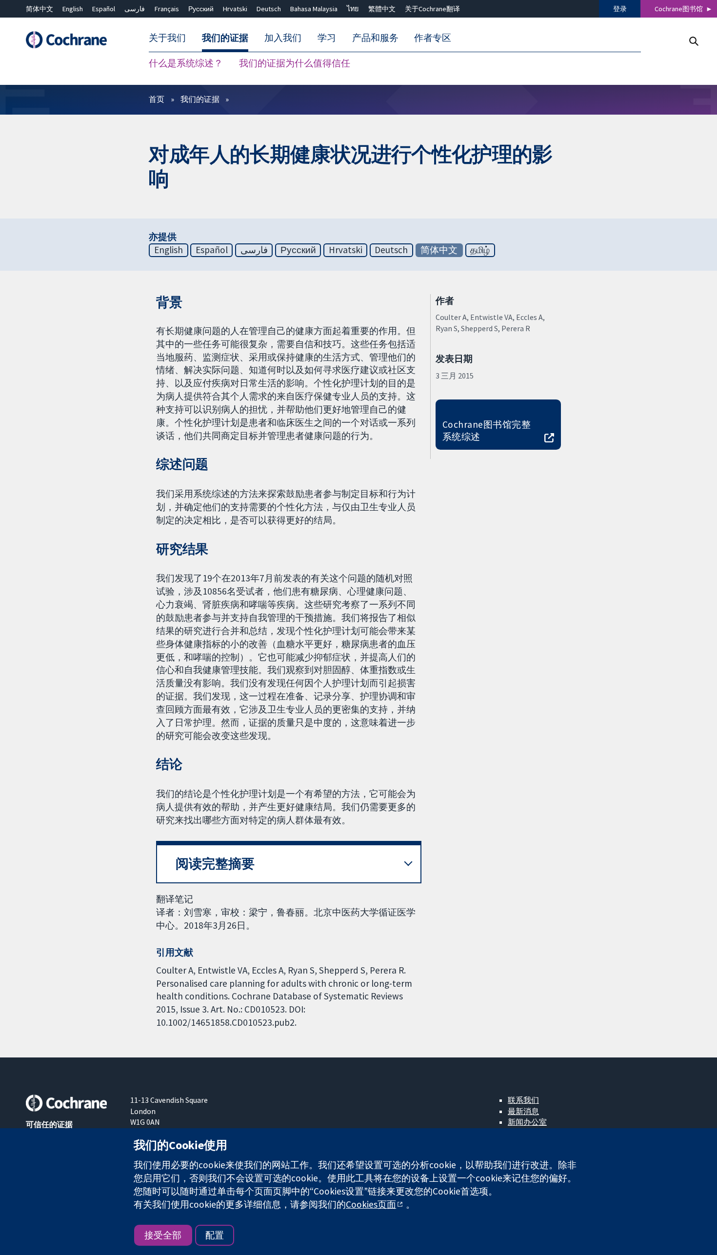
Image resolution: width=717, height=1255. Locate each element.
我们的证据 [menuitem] (225, 38)
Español (103, 8)
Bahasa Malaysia (314, 8)
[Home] (71, 40)
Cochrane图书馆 (679, 8)
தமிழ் (480, 250)
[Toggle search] (693, 41)
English (72, 8)
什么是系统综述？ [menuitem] (186, 63)
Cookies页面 (371, 1204)
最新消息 (523, 1111)
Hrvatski (235, 8)
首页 (156, 99)
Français (167, 8)
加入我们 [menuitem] (282, 38)
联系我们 (523, 1100)
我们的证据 (199, 99)
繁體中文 (382, 8)
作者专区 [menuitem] (432, 38)
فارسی (134, 8)
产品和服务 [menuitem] (375, 38)
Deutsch (269, 8)
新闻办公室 (527, 1122)
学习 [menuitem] (327, 38)
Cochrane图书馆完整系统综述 (486, 430)
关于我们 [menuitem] (167, 38)
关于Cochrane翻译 (432, 8)
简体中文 (39, 8)
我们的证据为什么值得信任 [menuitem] (294, 63)
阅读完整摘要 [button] (215, 864)
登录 (620, 8)
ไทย (352, 8)
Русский (201, 8)
